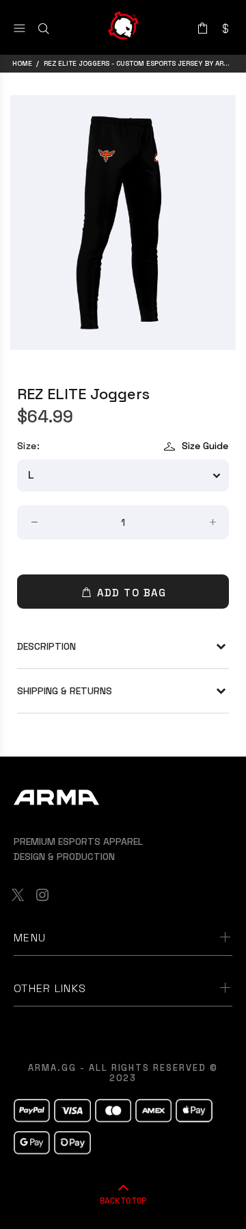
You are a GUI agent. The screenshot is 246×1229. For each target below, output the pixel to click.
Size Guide (205, 446)
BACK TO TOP (123, 1200)
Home (22, 63)
